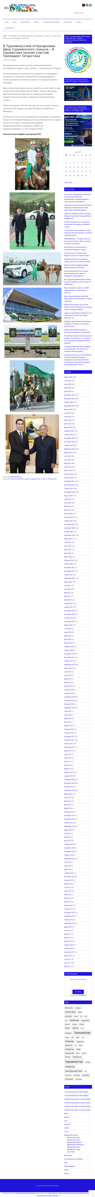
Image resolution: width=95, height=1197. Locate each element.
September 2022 (69, 535)
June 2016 (67, 797)
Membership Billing (73, 1137)
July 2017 (67, 754)
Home (5, 36)
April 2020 (67, 639)
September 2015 (69, 826)
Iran (66, 1020)
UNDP (77, 1037)
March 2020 (68, 643)
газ (85, 1071)
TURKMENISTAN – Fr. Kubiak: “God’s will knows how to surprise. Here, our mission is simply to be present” (77, 241)
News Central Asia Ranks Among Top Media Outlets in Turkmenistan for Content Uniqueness (77, 298)
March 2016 (68, 808)
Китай (78, 1049)
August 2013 (68, 884)
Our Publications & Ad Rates (73, 1159)
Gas (86, 1016)
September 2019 (69, 664)
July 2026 (67, 381)
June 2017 (67, 758)
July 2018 (67, 711)
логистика (68, 1075)
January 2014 (68, 873)
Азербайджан (80, 1041)
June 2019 (67, 675)
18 (66, 171)
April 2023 (67, 510)
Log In (66, 1131)
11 (66, 167)
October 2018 (68, 704)
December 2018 (69, 697)
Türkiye (67, 1037)
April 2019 (67, 682)
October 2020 (68, 618)
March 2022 (68, 557)
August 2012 (68, 927)
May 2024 (67, 463)
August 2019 (68, 668)
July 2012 (67, 930)
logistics (67, 1024)
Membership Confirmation (75, 1145)
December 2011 (69, 952)
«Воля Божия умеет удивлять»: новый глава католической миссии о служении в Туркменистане (78, 233)
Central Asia (70, 1012)
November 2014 (69, 851)
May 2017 (67, 762)
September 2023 (69, 492)
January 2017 (68, 776)
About (66, 1113)
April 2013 (67, 898)
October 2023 (68, 488)
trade (82, 1028)
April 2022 (67, 553)
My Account (68, 1155)
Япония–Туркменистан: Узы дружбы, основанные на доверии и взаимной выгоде (77, 224)
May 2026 (67, 388)
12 (70, 167)
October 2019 (68, 661)
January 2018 (68, 733)
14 (78, 167)
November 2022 (69, 528)
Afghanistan (69, 1008)
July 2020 (67, 629)
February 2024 (69, 474)
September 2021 (69, 578)
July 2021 (67, 585)
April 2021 (67, 596)
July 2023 (67, 499)
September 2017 (69, 747)
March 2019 (68, 686)
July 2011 (67, 959)
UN (72, 1037)
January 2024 (68, 478)
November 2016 (69, 783)
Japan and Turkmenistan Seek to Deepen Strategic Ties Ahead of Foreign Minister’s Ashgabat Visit (78, 216)
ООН (77, 1053)
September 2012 (69, 923)
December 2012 (69, 912)
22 (82, 171)
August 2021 (68, 582)
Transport (68, 1033)
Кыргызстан (69, 1053)
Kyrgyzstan (85, 1020)
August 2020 (68, 625)
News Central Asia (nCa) (20, 8)
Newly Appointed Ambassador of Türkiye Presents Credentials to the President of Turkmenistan (77, 282)
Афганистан (69, 1045)
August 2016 (68, 794)
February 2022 (69, 560)
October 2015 (68, 823)
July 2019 (67, 672)
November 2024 (69, 442)
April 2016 (67, 805)
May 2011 (67, 966)
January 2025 (68, 434)
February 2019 (69, 690)
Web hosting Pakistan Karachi (68, 1193)
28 (78, 175)
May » (71, 182)
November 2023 (69, 485)
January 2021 (68, 607)
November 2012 (69, 916)
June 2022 (67, 546)
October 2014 (68, 855)
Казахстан (69, 1049)
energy (76, 1016)
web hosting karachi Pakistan (24, 1193)
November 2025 (69, 399)
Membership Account (71, 1135)
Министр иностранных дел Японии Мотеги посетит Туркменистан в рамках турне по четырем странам (78, 307)
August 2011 (68, 956)
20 (74, 171)
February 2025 (69, 431)
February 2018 (69, 729)
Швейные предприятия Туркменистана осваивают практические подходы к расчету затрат (77, 324)
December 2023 (69, 481)
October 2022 (68, 532)
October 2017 (68, 744)
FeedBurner (82, 995)
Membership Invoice (73, 1147)
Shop (66, 1163)
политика (77, 1075)
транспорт (85, 1075)
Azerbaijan (78, 1008)
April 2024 (67, 467)
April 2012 (67, 938)
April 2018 (67, 722)
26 (70, 175)
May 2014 (67, 869)
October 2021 (68, 575)
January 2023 (68, 521)
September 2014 (69, 859)
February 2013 (69, 905)
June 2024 (67, 460)
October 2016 (68, 787)
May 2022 (67, 549)
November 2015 (69, 819)
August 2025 (68, 409)
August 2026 (68, 377)
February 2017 (69, 772)
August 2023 (68, 496)
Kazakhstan (74, 1020)
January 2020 (68, 650)
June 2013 (67, 891)
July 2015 (67, 833)
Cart (65, 1121)
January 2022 (68, 564)
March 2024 (68, 470)
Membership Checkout (74, 1142)
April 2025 (67, 424)
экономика (69, 1079)
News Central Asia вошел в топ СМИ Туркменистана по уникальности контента (76, 290)
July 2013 (67, 887)
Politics (82, 1024)
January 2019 (68, 693)
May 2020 (67, 636)
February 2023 (69, 517)
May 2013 (67, 894)
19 (70, 171)
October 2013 (68, 880)
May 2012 (67, 934)
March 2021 (68, 600)
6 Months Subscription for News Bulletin (77, 1106)
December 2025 (69, 395)
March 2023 (68, 514)
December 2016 (69, 779)
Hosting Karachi (53, 1193)
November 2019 (69, 657)
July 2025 (67, 413)
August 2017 (68, 751)
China (80, 1012)
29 (82, 175)
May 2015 (67, 837)
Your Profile (70, 1152)
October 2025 (68, 402)
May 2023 (67, 506)
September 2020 (69, 621)
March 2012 (68, 941)
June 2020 (67, 632)
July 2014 (67, 862)
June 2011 (67, 963)
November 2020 (69, 614)
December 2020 (69, 611)
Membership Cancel (73, 1140)
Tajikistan (75, 1028)
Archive (66, 1117)
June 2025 (67, 417)
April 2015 (67, 841)
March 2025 (68, 427)
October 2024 (68, 445)
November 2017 (69, 740)
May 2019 (67, 679)
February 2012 (69, 945)
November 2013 (69, 877)
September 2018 (69, 708)
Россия (67, 1057)
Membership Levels (73, 1149)
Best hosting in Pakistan (51, 1196)
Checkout (67, 1124)
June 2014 (67, 866)
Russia (67, 1028)
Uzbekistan (69, 1041)
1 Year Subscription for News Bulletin (76, 1092)
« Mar (66, 182)
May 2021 (67, 593)
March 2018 (68, 726)
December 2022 (69, 524)
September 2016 (69, 790)
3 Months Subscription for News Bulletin (77, 1099)
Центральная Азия (73, 1071)
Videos (66, 1170)
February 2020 (69, 647)
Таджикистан (77, 1057)
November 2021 (69, 571)
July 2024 (67, 456)
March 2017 (68, 769)
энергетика (79, 1079)
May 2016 (67, 801)
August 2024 (68, 452)
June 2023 (67, 503)
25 (66, 175)
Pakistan (74, 1024)
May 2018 (67, 718)
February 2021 (69, 603)
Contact (66, 1128)
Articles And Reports (16, 477)
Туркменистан (52, 479)
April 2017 (67, 765)
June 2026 (67, 384)
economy (68, 1016)
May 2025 (67, 420)
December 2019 (69, 654)
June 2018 (67, 715)
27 (74, 175)
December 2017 (69, 736)
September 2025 (69, 406)
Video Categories (70, 1166)
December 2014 (69, 848)
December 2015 (69, 815)
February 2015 (69, 844)
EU (81, 1016)
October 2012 (68, 920)
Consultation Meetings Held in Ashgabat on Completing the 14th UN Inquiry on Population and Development (77, 349)
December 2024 (69, 438)
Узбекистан (70, 1067)
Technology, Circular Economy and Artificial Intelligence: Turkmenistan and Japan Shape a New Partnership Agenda (78, 207)
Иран (80, 1045)
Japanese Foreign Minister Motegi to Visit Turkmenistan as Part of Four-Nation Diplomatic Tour (78, 315)
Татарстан (44, 479)
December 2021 (69, 567)
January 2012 (68, 948)
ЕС (76, 1045)
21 (78, 171)
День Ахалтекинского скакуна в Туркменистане (25, 479)
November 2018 (69, 700)
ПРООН (84, 1053)
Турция (87, 1062)
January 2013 (68, 909)
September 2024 (69, 449)
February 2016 (69, 812)
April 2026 (67, 391)
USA (83, 1037)
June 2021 (67, 589)
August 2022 (68, 539)
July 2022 (67, 542)
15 (82, 167)
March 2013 (68, 902)
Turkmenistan (82, 1032)
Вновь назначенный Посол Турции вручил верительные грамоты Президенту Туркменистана (76, 273)
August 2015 (68, 830)
